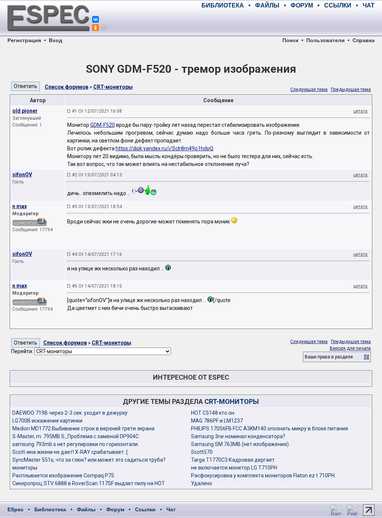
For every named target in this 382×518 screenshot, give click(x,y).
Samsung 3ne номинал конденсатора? (238, 436)
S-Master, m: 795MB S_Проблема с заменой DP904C (75, 436)
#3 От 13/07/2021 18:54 (97, 206)
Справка (364, 40)
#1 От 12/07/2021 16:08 (97, 111)
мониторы (24, 468)
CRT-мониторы (113, 87)
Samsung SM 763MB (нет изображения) (240, 444)
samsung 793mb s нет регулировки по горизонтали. (75, 444)
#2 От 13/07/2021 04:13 (97, 175)
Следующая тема (309, 89)
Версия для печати (350, 348)
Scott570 (202, 452)
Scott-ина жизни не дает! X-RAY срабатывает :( (70, 452)
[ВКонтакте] (95, 19)
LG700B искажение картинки (47, 421)
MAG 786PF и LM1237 (217, 421)
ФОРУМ (302, 5)
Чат (171, 509)
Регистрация (24, 40)
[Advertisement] (287, 22)
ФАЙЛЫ (267, 5)
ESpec (15, 509)
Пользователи (325, 40)
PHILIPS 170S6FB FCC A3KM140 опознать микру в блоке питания (269, 428)
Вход (55, 40)
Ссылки (145, 509)
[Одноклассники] (95, 27)
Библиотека (50, 509)
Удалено (201, 483)
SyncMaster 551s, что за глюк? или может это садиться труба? (89, 460)
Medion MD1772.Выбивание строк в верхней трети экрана (83, 428)
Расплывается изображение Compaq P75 (63, 475)
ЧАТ (369, 5)
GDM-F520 (102, 125)
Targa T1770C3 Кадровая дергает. (233, 460)
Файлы (86, 509)
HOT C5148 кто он (212, 413)
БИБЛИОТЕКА (222, 5)
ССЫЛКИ (337, 5)
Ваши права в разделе (329, 357)
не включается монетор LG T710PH (234, 468)
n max (19, 206)
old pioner (25, 111)
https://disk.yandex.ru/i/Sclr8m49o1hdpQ (164, 148)
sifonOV (22, 175)
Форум (115, 509)
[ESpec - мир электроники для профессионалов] (48, 35)
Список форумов (66, 87)
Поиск (290, 40)
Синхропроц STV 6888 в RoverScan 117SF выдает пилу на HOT (88, 483)
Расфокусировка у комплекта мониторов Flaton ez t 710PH (263, 475)
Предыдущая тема (351, 89)
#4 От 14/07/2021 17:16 (97, 254)
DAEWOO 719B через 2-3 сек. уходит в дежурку (70, 413)
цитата (360, 111)
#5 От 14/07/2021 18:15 (97, 286)
